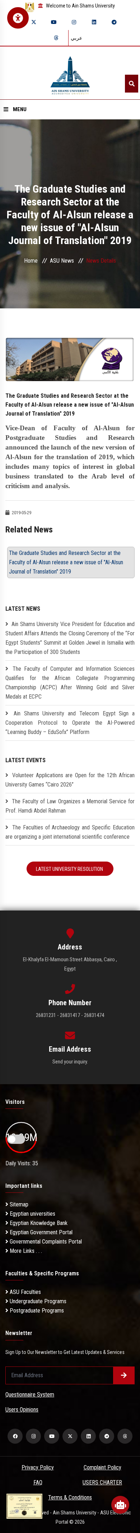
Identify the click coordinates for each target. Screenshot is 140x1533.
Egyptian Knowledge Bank (37, 1223)
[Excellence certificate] (24, 1505)
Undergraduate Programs (37, 1301)
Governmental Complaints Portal (45, 1241)
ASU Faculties (24, 1292)
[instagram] (74, 22)
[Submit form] (124, 1375)
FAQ (37, 1482)
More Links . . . (25, 1250)
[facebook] (15, 1436)
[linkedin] (94, 22)
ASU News (62, 260)
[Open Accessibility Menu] (18, 18)
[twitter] (34, 22)
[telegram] (114, 22)
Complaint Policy (102, 1467)
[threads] (56, 38)
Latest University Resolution (70, 869)
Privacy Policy (38, 1467)
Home (31, 260)
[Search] (131, 84)
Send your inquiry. (70, 1061)
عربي (76, 38)
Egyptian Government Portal (40, 1232)
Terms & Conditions (70, 1497)
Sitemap (18, 1204)
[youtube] (54, 22)
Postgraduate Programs (36, 1310)
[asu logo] (70, 73)
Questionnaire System (29, 1394)
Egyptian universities (31, 1213)
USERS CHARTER (102, 1482)
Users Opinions (21, 1409)
